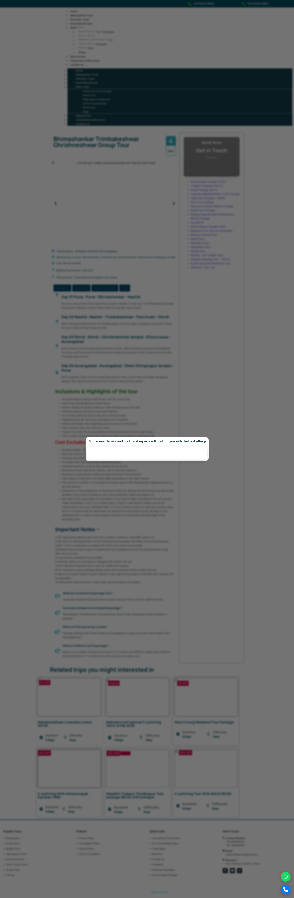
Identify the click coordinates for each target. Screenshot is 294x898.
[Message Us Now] (286, 877)
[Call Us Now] (286, 890)
